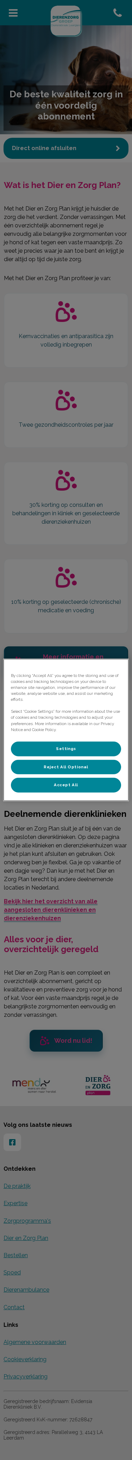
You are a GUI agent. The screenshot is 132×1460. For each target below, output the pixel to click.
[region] (65, 730)
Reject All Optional (66, 766)
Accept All (66, 784)
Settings (66, 748)
